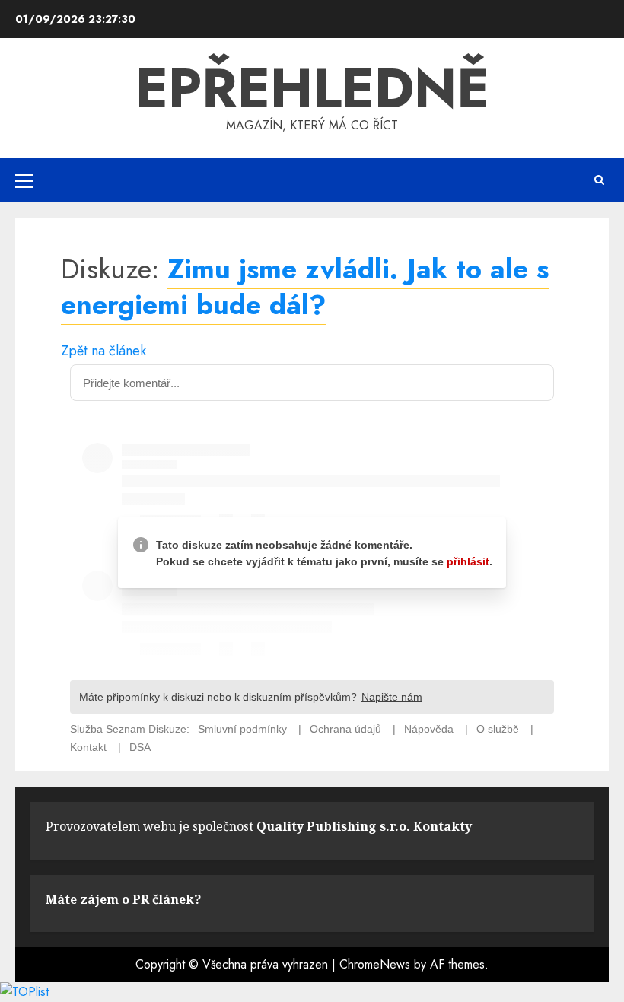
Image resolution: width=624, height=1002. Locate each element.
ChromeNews (374, 964)
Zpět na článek (103, 351)
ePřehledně (312, 88)
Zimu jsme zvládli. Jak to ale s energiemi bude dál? (305, 286)
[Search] (599, 180)
